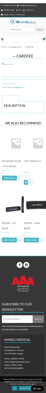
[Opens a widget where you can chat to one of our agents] (37, 389)
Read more (9, 178)
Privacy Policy (26, 388)
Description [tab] (10, 98)
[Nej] (43, 385)
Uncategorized (15, 47)
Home (3, 47)
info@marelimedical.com (28, 5)
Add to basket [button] (26, 182)
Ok (15, 388)
